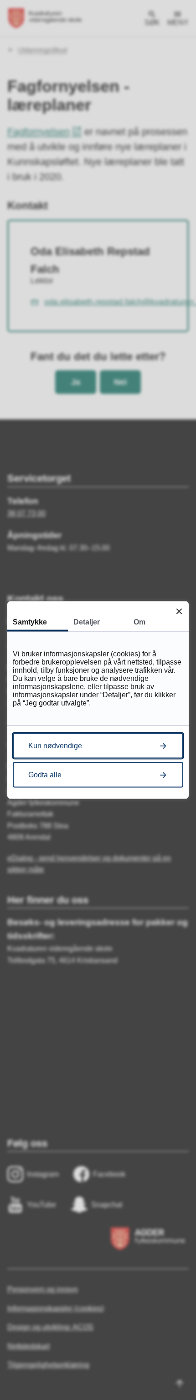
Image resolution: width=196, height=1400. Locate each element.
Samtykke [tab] (30, 622)
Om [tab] (139, 622)
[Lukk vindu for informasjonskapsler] (179, 611)
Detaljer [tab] (86, 622)
